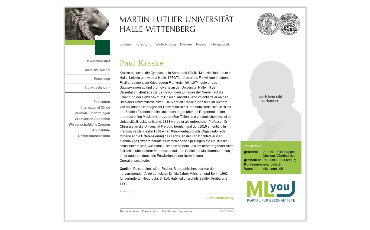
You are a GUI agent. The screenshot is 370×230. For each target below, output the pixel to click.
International (219, 44)
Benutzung (102, 79)
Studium (125, 44)
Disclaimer (169, 211)
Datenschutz (150, 211)
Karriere (186, 44)
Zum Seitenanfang (219, 198)
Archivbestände (97, 87)
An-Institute (101, 130)
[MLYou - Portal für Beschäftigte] (271, 207)
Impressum (186, 211)
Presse (201, 44)
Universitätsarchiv (97, 70)
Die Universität (98, 61)
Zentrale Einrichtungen (92, 113)
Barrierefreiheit (129, 211)
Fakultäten (102, 102)
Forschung (143, 44)
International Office (95, 107)
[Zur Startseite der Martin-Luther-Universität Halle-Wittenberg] (92, 24)
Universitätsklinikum (94, 136)
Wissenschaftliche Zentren (89, 125)
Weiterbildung (165, 44)
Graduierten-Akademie (92, 119)
